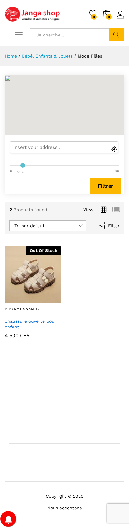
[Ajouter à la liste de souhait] (46, 299)
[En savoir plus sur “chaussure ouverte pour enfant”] (18, 299)
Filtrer (105, 186)
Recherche (116, 34)
